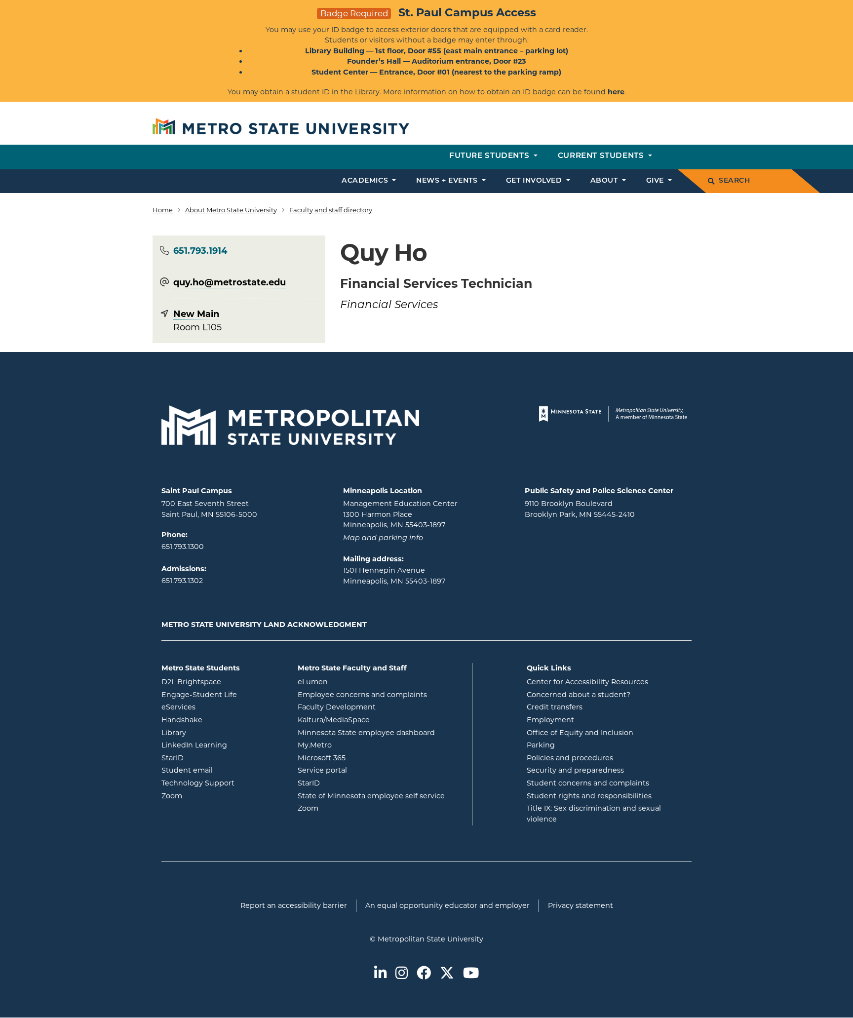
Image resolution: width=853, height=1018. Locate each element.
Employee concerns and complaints (362, 694)
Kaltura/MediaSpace (373, 719)
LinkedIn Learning (222, 744)
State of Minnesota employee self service (381, 795)
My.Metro (354, 744)
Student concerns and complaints (588, 783)
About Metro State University (231, 210)
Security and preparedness (575, 770)
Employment (550, 719)
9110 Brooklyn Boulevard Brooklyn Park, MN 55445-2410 (580, 509)
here (616, 91)
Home (163, 210)
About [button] (605, 181)
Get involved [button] (535, 181)
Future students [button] (490, 156)
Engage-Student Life (222, 694)
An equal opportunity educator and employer (447, 905)
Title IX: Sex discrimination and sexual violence (594, 813)
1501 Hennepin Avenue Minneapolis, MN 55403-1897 (394, 576)
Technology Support (197, 783)
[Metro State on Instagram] (401, 973)
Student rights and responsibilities (589, 795)
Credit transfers (554, 707)
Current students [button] (602, 156)
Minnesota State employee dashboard (381, 732)
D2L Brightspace (222, 681)
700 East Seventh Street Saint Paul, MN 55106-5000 (209, 509)
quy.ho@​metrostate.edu (229, 283)
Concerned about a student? (578, 694)
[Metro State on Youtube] (471, 973)
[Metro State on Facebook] (424, 973)
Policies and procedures (570, 757)
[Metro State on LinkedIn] (380, 973)
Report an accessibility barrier (293, 905)
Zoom (211, 795)
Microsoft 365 (361, 757)
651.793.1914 (200, 250)
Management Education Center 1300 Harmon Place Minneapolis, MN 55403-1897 (400, 514)
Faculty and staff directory (330, 210)
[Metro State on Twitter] (447, 973)
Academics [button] (366, 181)
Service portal (362, 770)
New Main (196, 314)
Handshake (221, 719)
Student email (222, 770)
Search (734, 181)
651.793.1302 (182, 580)
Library (213, 732)
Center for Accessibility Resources (587, 681)
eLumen (352, 681)
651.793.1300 (182, 546)
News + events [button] (448, 181)
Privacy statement (580, 905)
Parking (541, 745)
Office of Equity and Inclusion (580, 732)
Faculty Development (337, 707)
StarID (212, 757)
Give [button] (656, 181)
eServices (218, 706)
